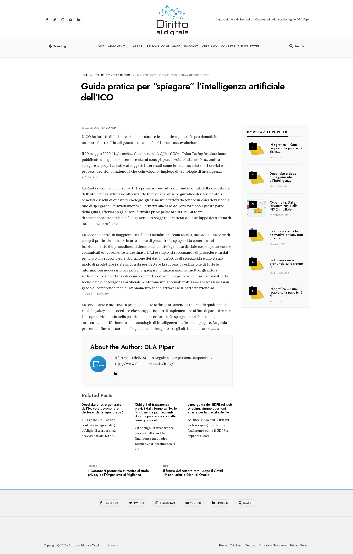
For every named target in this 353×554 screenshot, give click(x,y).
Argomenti (117, 46)
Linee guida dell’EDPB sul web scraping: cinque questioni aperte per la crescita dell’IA (210, 408)
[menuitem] (118, 46)
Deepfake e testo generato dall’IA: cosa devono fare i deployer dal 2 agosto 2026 (103, 408)
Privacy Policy (299, 545)
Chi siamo (209, 46)
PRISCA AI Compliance (163, 46)
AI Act (138, 46)
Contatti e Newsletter (240, 46)
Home (99, 46)
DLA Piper (111, 127)
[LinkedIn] (79, 20)
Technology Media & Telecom (112, 75)
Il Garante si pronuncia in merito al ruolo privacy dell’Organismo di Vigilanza (118, 470)
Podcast (191, 46)
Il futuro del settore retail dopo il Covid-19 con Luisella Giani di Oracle (193, 470)
